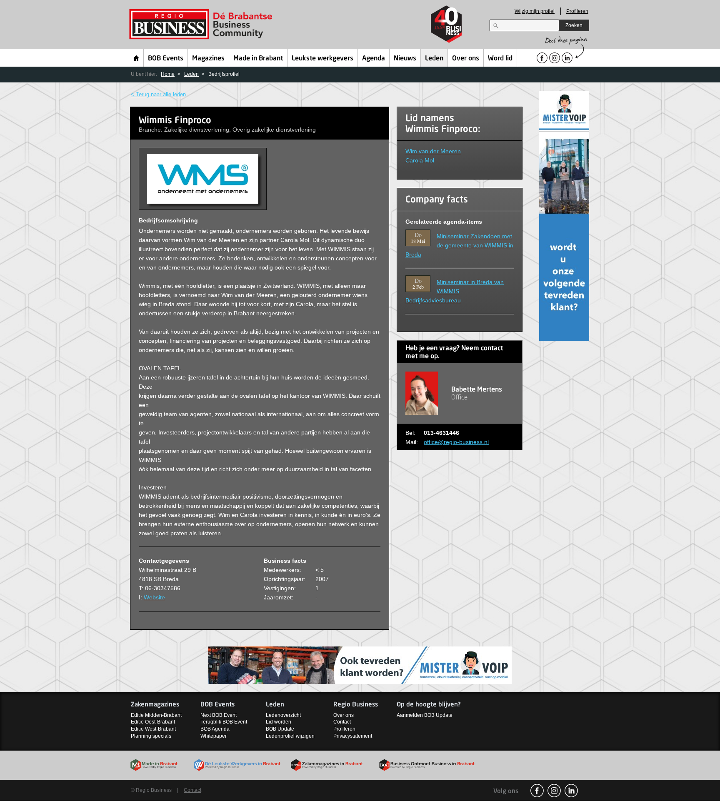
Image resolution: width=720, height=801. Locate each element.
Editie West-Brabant (153, 729)
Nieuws (405, 58)
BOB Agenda (215, 729)
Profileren (577, 11)
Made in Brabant (258, 58)
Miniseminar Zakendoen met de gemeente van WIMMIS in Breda (459, 245)
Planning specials (151, 736)
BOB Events (165, 58)
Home (136, 58)
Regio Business (202, 24)
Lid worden (278, 722)
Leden (434, 58)
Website (154, 597)
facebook (537, 790)
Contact (342, 722)
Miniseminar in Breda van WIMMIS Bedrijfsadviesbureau (454, 291)
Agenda (373, 58)
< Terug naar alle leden (158, 94)
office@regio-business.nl (456, 442)
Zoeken (573, 25)
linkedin (571, 790)
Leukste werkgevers (322, 58)
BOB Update (280, 729)
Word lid (500, 58)
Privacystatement (352, 736)
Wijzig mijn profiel (535, 11)
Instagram (554, 790)
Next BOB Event (218, 715)
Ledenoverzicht (283, 715)
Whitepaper (213, 736)
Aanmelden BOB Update (424, 715)
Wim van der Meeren (433, 151)
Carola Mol (419, 160)
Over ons (465, 58)
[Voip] (564, 215)
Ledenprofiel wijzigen (290, 736)
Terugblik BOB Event (223, 722)
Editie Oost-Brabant (153, 722)
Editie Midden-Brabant (156, 715)
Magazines (208, 58)
